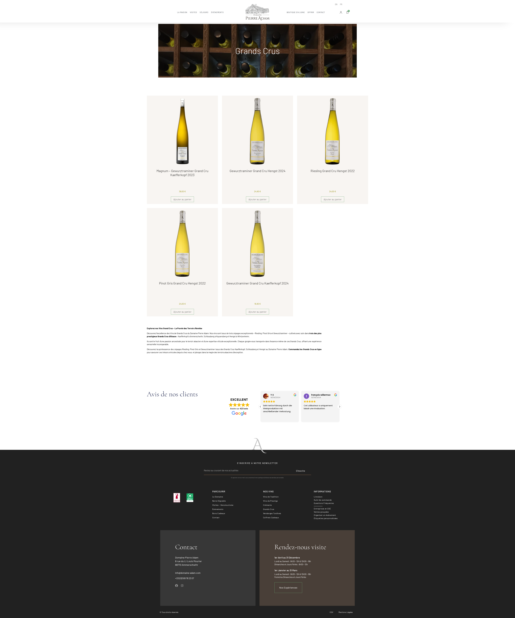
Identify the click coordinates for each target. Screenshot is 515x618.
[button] (340, 407)
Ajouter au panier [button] (182, 199)
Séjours (204, 12)
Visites (193, 12)
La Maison (182, 12)
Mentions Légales (346, 612)
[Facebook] (176, 585)
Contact (321, 12)
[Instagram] (182, 585)
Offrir (311, 12)
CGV (331, 612)
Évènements (217, 12)
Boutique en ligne (296, 12)
